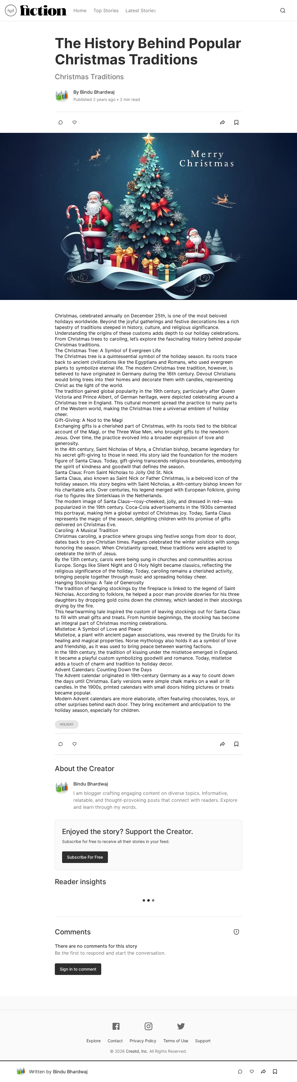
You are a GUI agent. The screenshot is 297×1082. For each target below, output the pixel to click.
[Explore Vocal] (283, 10)
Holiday (67, 724)
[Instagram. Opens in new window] (148, 1026)
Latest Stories (141, 10)
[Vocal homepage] (11, 10)
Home (79, 10)
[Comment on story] (60, 122)
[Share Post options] (222, 122)
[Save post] (236, 122)
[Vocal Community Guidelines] (236, 932)
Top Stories (106, 10)
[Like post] (74, 122)
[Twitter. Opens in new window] (181, 1026)
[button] (222, 122)
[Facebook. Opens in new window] (116, 1026)
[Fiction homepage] (43, 10)
